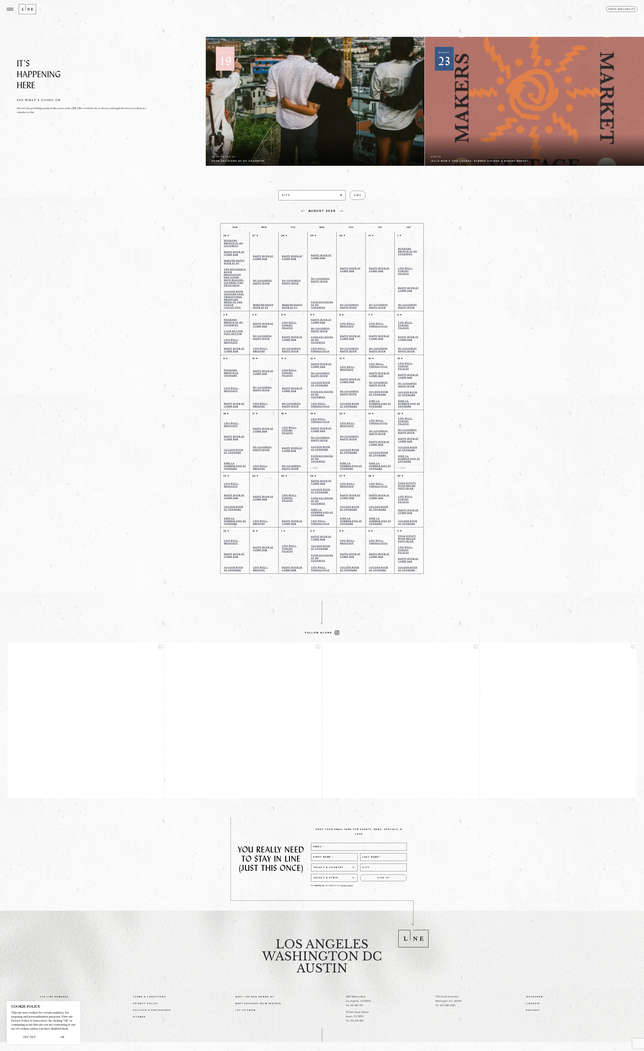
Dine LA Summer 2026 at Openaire (380, 404)
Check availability (621, 9)
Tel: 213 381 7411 (354, 1005)
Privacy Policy (145, 1004)
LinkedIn (533, 1004)
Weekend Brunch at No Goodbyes (233, 243)
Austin (322, 968)
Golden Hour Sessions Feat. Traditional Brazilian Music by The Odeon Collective (234, 299)
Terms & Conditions (149, 997)
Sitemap (139, 1017)
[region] (43, 1022)
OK (62, 1037)
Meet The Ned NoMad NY (254, 997)
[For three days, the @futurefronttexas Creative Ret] (243, 720)
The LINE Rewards (54, 997)
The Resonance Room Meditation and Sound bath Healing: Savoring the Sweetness (235, 277)
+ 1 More (401, 467)
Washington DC (322, 956)
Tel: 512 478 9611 (355, 1021)
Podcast (533, 1010)
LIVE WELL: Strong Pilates (405, 271)
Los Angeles (322, 944)
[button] (10, 9)
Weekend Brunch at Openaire (231, 373)
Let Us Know (245, 1010)
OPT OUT (29, 1037)
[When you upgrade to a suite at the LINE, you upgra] (401, 720)
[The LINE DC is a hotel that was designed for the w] (558, 720)
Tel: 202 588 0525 (445, 1005)
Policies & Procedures (152, 1010)
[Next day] (341, 211)
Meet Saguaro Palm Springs (258, 1004)
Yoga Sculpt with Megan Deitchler (407, 486)
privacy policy (347, 885)
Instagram (534, 997)
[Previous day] (303, 211)
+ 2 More (314, 467)
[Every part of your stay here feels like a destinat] (85, 720)
